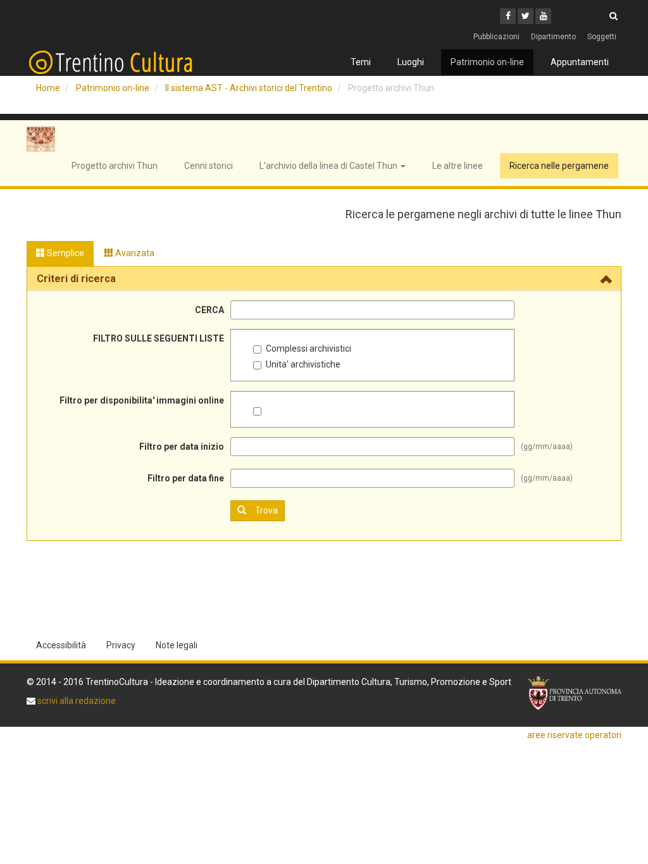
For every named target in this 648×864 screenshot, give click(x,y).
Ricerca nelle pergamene (559, 166)
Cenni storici (208, 166)
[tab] (324, 279)
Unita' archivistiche (303, 364)
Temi (361, 62)
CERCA (209, 310)
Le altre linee (457, 166)
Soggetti (601, 36)
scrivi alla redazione (75, 701)
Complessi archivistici (308, 348)
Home (48, 88)
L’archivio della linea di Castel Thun (329, 166)
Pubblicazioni (496, 36)
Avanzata (133, 253)
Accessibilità (61, 645)
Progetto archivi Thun (115, 166)
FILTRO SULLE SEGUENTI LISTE (158, 338)
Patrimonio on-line (487, 62)
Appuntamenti (580, 62)
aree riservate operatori (574, 735)
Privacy (120, 645)
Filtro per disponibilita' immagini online (141, 400)
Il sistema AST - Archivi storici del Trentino (248, 88)
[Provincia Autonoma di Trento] (574, 693)
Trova (266, 510)
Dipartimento (553, 36)
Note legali (176, 645)
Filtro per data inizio (181, 446)
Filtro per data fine (185, 478)
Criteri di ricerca (76, 279)
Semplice (64, 253)
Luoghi (410, 62)
